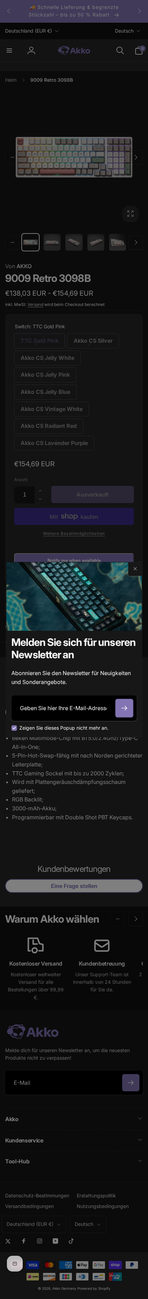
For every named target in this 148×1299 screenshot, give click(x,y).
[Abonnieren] (124, 708)
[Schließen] (135, 569)
